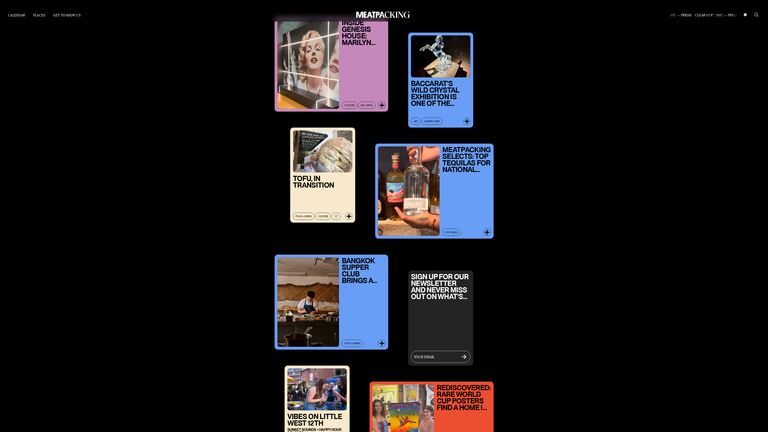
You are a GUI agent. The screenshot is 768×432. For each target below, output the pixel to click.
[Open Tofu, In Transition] (348, 212)
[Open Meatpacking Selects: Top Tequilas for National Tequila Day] (487, 228)
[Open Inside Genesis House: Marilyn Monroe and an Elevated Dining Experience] (381, 101)
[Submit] (464, 353)
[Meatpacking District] (382, 11)
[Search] (756, 11)
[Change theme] (745, 11)
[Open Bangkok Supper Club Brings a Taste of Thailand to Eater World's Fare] (381, 339)
